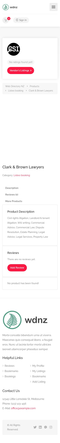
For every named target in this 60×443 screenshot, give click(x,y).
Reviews (9, 365)
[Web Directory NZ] (10, 7)
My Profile (38, 365)
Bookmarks (11, 371)
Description (11, 188)
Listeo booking (22, 175)
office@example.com (23, 408)
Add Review (17, 267)
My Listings (38, 371)
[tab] (30, 188)
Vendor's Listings (19, 70)
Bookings (10, 376)
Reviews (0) (11, 194)
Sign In (23, 20)
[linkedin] (40, 427)
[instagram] (51, 427)
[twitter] (35, 427)
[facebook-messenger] (46, 427)
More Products (13, 201)
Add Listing (38, 381)
